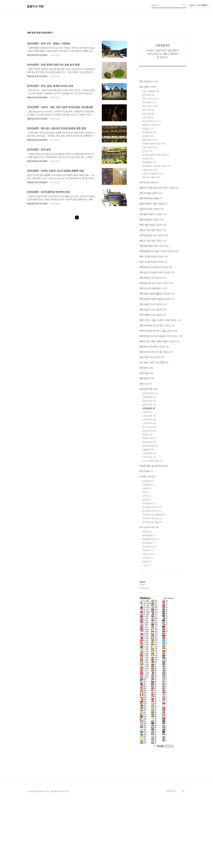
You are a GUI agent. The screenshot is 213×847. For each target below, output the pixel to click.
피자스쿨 (148, 113)
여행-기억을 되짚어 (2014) (153, 261)
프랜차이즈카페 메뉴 (154, 143)
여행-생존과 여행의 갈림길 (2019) (157, 298)
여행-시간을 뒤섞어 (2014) (153, 256)
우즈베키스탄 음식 (152, 507)
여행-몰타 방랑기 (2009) (152, 214)
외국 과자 (149, 94)
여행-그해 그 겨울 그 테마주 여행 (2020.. (160, 320)
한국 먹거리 (150, 106)
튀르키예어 (149, 535)
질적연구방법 (150, 393)
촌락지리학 (149, 430)
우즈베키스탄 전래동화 (154, 514)
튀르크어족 (146, 471)
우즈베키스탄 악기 (152, 510)
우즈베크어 (149, 503)
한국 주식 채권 (151, 177)
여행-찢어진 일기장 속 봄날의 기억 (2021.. (161, 336)
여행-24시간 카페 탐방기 (153, 288)
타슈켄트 (148, 480)
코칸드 (147, 495)
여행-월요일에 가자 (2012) (153, 235)
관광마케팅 (149, 442)
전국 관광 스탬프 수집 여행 (153, 362)
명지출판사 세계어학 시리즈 (156, 166)
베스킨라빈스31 (152, 121)
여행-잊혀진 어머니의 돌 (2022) (156, 351)
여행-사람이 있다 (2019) (153, 304)
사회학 (147, 412)
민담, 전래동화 (151, 91)
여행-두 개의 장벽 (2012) (153, 240)
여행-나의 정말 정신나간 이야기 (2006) (158, 187)
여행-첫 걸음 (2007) (150, 193)
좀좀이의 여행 (35, 6)
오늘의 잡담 (150, 169)
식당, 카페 (150, 147)
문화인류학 (149, 397)
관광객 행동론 (151, 445)
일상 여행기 (147, 86)
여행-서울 (146, 373)
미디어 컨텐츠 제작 (153, 460)
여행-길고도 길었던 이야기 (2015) (157, 272)
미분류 (148, 158)
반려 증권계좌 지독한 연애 (156, 154)
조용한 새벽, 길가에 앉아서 (153, 465)
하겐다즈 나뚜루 (151, 124)
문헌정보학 (149, 162)
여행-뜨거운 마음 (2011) (152, 230)
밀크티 (147, 151)
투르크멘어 (149, 542)
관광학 (147, 434)
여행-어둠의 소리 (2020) (152, 314)
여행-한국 (146, 367)
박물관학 (148, 449)
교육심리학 (149, 457)
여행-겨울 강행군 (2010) (152, 224)
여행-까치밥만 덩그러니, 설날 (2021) (158, 330)
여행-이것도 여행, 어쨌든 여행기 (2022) (159, 341)
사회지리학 (149, 423)
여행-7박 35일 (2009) (151, 208)
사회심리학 (149, 415)
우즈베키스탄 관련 (152, 522)
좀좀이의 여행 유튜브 (175, 786)
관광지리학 (149, 438)
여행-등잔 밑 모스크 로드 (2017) (156, 283)
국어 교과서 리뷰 (149, 527)
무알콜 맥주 (150, 132)
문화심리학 (149, 400)
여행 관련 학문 (148, 389)
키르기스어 (149, 554)
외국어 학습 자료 (149, 182)
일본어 (147, 561)
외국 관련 (149, 102)
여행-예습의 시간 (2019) (152, 309)
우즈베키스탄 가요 (152, 518)
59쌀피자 (148, 117)
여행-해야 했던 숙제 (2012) (154, 245)
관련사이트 (171, 790)
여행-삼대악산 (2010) (151, 219)
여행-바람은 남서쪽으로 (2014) (155, 267)
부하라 (147, 488)
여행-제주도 (146, 378)
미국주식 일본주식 (153, 173)
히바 (146, 492)
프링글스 (148, 128)
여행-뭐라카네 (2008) (150, 198)
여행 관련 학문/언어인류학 (37, 55)
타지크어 (148, 557)
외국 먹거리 (150, 98)
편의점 (148, 136)
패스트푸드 (150, 139)
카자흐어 (148, 550)
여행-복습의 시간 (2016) (152, 277)
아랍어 (147, 531)
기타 (146, 565)
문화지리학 (149, 404)
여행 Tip (145, 383)
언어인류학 (149, 408)
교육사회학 (149, 453)
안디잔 (147, 499)
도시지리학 (149, 427)
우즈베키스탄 (147, 476)
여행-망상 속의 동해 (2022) (154, 346)
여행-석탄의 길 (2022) (151, 357)
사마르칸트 (149, 484)
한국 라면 (149, 109)
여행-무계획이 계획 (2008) (153, 203)
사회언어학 (149, 419)
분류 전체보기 (148, 81)
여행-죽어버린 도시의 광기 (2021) (157, 325)
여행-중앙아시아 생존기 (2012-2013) (159, 251)
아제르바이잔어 (151, 539)
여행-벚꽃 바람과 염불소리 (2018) (157, 293)
